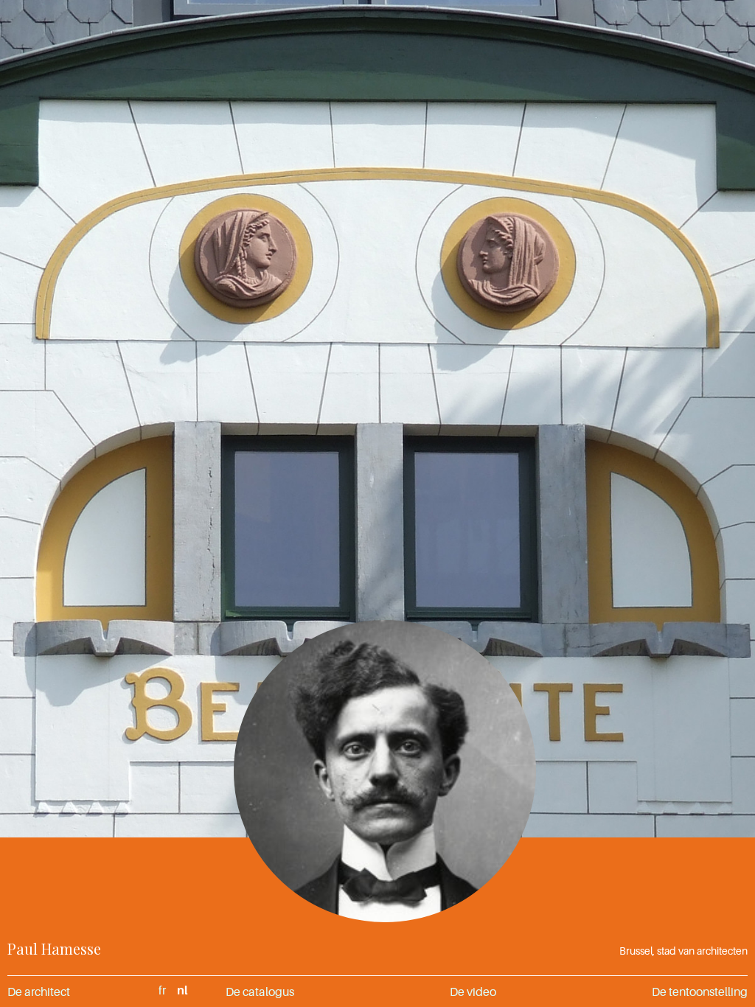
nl (182, 990)
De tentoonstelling (700, 991)
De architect (38, 991)
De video (473, 991)
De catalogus (260, 991)
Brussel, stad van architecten (683, 950)
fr (162, 990)
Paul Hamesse (54, 948)
